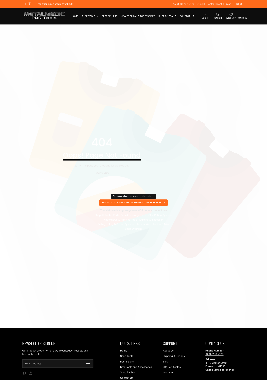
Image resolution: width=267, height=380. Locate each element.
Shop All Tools (103, 215)
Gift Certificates (172, 367)
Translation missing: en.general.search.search (133, 202)
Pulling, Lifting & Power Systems (116, 224)
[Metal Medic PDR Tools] (44, 16)
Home (123, 350)
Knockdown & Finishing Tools (120, 219)
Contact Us (126, 377)
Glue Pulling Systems (160, 215)
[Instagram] (29, 4)
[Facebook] (25, 4)
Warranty (168, 372)
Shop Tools (126, 356)
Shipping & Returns (174, 356)
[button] (217, 16)
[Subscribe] (88, 363)
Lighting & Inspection (151, 219)
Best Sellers (127, 361)
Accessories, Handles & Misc (153, 224)
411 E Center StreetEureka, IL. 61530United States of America (219, 366)
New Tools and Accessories (136, 367)
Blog (165, 361)
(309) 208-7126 (214, 354)
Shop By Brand (133, 228)
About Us (168, 350)
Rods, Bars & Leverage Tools (129, 215)
